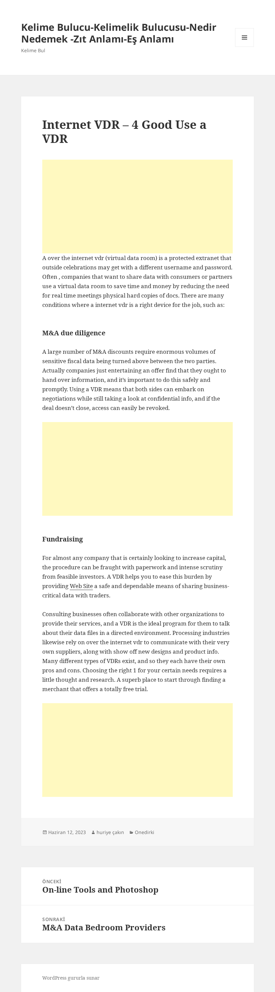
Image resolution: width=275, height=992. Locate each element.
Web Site (81, 586)
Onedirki (144, 832)
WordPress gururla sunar (71, 978)
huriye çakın (110, 832)
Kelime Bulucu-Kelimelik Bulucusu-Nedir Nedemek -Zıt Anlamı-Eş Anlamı (118, 32)
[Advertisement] (137, 206)
